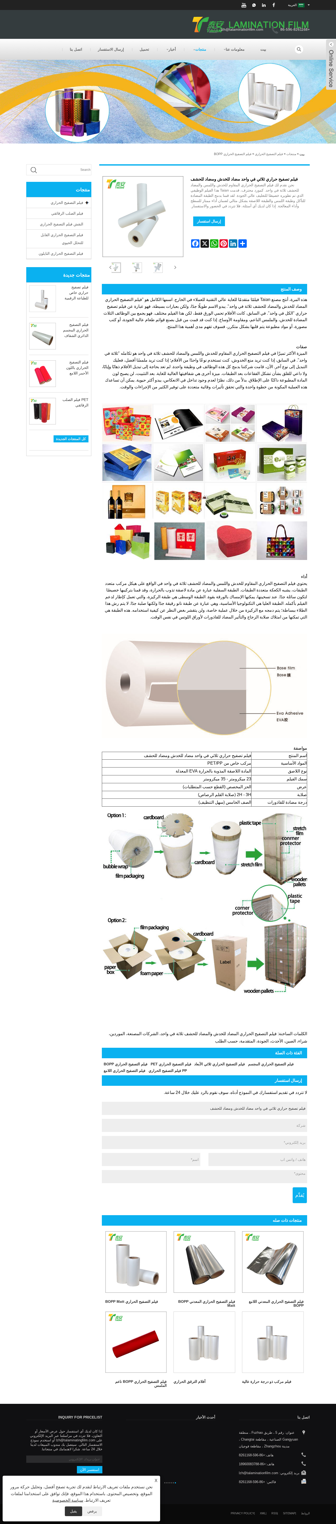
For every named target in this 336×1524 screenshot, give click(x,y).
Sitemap (289, 1513)
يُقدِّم (299, 1195)
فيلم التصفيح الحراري (269, 154)
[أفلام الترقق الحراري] (204, 1342)
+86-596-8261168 (252, 1455)
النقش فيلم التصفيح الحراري (61, 224)
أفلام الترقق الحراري (190, 1381)
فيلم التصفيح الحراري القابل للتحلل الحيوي (62, 239)
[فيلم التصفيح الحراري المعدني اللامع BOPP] (273, 1262)
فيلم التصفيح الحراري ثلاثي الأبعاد (219, 1064)
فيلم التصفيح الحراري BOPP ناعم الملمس (141, 1383)
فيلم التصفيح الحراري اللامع (124, 1070)
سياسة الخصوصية (67, 1500)
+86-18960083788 (252, 1464)
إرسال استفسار (209, 221)
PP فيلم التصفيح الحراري (168, 1070)
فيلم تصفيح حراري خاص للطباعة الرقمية (76, 292)
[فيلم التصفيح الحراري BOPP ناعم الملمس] (136, 1342)
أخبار (172, 49)
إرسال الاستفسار (111, 49)
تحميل (144, 49)
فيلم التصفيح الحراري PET (171, 1064)
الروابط (305, 1513)
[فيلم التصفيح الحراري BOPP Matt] (136, 1262)
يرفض (92, 1511)
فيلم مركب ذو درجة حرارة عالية (266, 1381)
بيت (263, 49)
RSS (274, 1513)
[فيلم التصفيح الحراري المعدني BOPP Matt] (204, 1262)
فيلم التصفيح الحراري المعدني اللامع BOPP (276, 1303)
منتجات (200, 49)
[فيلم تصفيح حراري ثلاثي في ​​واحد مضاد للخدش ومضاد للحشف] (116, 267)
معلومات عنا (235, 49)
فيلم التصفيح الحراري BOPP (232, 154)
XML (263, 1513)
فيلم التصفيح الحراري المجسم (271, 1064)
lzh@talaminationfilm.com (242, 29)
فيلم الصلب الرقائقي (67, 213)
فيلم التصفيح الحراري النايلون (61, 253)
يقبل (73, 1511)
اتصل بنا (76, 49)
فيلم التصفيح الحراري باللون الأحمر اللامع (77, 367)
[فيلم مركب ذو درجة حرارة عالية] (273, 1342)
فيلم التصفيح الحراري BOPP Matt (131, 1301)
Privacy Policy (242, 1513)
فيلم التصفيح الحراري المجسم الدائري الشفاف (75, 330)
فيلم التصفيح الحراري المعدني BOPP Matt (206, 1303)
